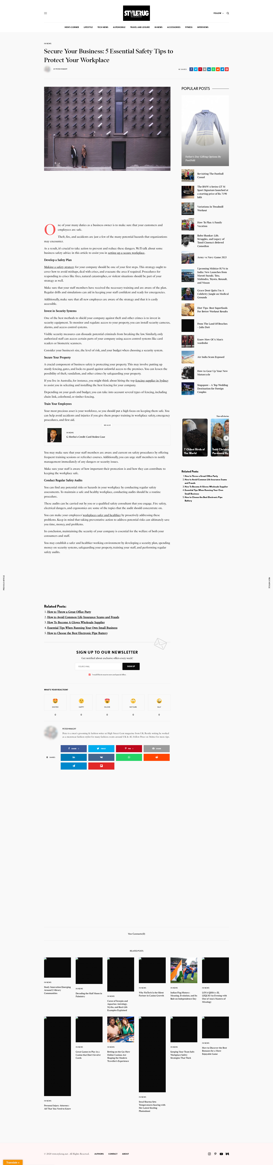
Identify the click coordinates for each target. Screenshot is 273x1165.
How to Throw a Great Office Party (69, 612)
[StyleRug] (136, 13)
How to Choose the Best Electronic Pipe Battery (77, 633)
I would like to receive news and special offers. (109, 675)
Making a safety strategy (59, 267)
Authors (99, 1154)
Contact (112, 1154)
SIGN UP (131, 666)
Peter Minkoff (61, 69)
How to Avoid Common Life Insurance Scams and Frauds (83, 617)
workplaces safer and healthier (102, 515)
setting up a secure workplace (126, 253)
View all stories (222, 416)
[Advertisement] (107, 201)
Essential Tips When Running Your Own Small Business (82, 628)
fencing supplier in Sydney (151, 380)
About (125, 1154)
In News (48, 43)
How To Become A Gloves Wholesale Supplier (76, 622)
